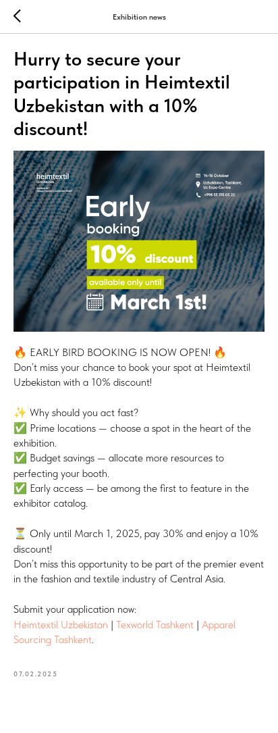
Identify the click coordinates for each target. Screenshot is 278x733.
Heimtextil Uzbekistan (60, 624)
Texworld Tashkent (155, 624)
